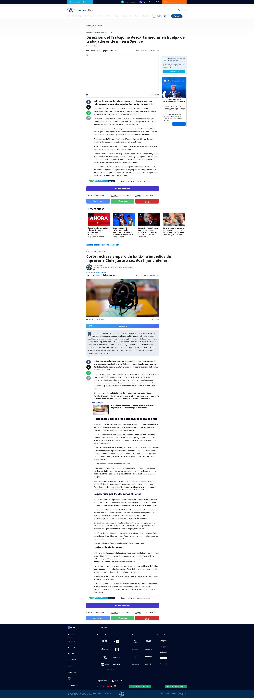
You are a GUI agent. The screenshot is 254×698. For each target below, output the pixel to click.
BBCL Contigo (145, 16)
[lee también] (101, 410)
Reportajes (71, 672)
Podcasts (70, 16)
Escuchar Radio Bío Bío (174, 2)
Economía (99, 16)
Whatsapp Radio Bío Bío (177, 686)
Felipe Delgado (101, 272)
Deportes (107, 16)
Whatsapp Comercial (141, 686)
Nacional (79, 16)
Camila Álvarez (94, 46)
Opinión (124, 16)
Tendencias (116, 16)
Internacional (89, 16)
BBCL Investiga (134, 16)
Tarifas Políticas (73, 685)
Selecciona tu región (77, 2)
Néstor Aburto (98, 265)
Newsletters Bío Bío (130, 2)
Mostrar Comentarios (122, 188)
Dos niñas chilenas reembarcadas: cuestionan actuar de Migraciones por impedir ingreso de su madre (133, 407)
